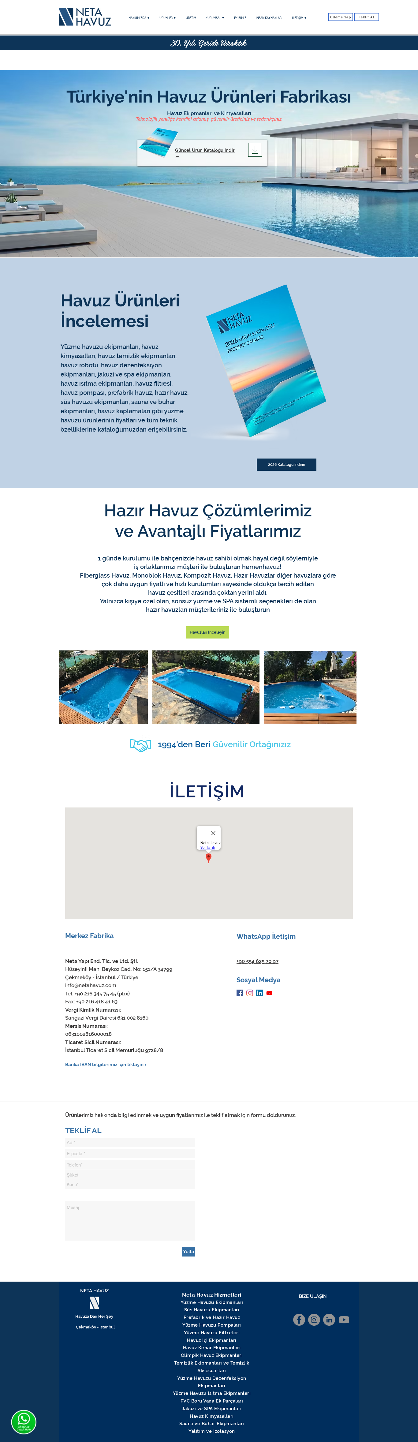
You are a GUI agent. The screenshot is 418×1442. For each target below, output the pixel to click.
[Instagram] (249, 993)
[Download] (255, 150)
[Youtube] (269, 993)
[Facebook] (240, 993)
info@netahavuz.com (90, 985)
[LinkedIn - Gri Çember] (329, 1320)
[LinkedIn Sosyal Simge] (259, 993)
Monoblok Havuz (156, 575)
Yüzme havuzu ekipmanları (100, 346)
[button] (139, 18)
